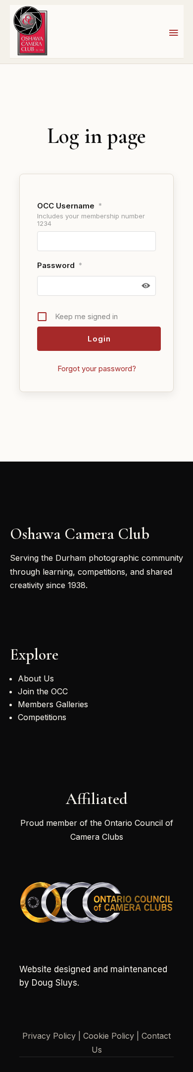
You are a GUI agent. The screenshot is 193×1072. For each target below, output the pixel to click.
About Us (36, 678)
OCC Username (69, 205)
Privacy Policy (49, 1036)
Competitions (42, 717)
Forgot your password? (96, 368)
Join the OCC (43, 691)
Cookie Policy (108, 1036)
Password (59, 265)
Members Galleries (53, 704)
